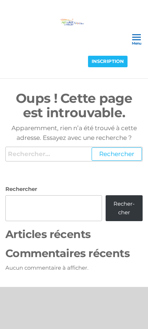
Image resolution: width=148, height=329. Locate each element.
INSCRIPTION (108, 61)
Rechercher (21, 189)
